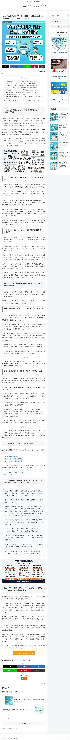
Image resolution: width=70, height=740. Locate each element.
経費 (33, 660)
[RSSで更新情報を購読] (25, 678)
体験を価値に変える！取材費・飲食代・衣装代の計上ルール (21, 92)
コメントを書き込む (24, 723)
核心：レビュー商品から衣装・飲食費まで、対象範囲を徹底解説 (21, 87)
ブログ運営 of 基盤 (7, 660)
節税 (29, 660)
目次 (22, 78)
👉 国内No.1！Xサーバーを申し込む (59, 100)
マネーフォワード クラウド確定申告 (14, 459)
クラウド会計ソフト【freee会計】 (13, 461)
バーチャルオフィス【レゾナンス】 (13, 472)
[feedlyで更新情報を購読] (22, 678)
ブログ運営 (15, 660)
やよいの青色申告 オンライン (12, 456)
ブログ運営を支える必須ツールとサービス (16, 94)
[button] (42, 66)
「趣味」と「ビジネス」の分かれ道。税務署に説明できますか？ (23, 85)
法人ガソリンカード (9, 474)
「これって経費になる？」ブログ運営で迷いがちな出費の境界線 (21, 81)
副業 (20, 660)
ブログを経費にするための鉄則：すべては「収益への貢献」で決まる (24, 83)
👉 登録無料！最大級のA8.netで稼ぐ (59, 77)
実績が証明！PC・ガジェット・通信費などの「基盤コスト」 (22, 90)
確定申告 (25, 660)
